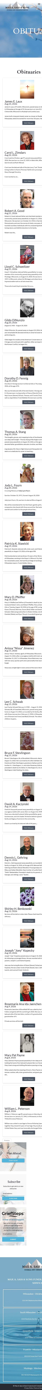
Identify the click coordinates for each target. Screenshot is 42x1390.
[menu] (39, 4)
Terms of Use (38, 1388)
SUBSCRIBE (13, 1198)
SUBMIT (13, 1239)
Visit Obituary (29, 123)
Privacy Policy (28, 1388)
